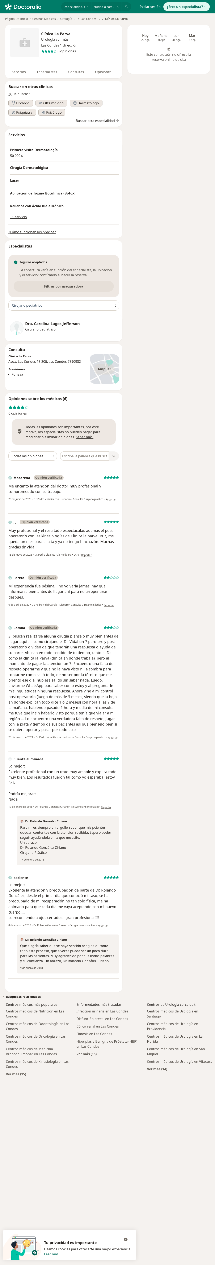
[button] (62, 39)
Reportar (111, 499)
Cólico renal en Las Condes (97, 1026)
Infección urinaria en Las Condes (102, 1011)
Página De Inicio (16, 19)
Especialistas (47, 72)
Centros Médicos (44, 19)
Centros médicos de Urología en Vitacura (179, 1061)
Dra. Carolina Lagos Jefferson (52, 323)
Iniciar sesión (150, 6)
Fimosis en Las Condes (94, 1034)
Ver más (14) (157, 1069)
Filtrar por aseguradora (63, 286)
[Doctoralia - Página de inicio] (31, 6)
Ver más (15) (16, 1074)
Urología (48, 39)
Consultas (76, 72)
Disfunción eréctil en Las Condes (102, 1018)
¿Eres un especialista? (185, 6)
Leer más (51, 1254)
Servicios (19, 72)
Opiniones (103, 72)
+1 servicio (18, 217)
